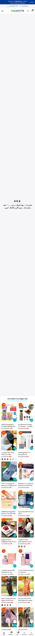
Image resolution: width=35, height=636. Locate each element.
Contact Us (25, 6)
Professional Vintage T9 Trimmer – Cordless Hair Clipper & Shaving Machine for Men (25, 425)
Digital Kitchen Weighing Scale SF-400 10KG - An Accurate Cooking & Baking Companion (8, 541)
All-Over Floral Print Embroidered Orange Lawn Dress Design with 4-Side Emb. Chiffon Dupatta (25, 599)
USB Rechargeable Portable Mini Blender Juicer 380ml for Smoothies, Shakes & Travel (8, 425)
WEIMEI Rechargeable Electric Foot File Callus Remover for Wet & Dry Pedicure (8, 513)
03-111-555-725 (13, 6)
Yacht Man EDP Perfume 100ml (26, 513)
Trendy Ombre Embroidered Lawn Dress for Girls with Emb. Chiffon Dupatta (8, 630)
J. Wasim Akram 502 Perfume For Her (8, 571)
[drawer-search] (28, 11)
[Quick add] (14, 448)
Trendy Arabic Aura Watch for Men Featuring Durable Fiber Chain (9, 454)
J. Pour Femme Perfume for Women (25, 571)
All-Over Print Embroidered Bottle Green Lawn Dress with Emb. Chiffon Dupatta (25, 630)
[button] (14, 416)
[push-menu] (2, 11)
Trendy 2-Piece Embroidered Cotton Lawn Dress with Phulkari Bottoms (25, 541)
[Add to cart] (14, 420)
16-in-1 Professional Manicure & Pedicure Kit (9, 484)
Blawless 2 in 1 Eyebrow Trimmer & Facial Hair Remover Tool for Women (25, 485)
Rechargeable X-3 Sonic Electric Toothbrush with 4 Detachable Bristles (24, 454)
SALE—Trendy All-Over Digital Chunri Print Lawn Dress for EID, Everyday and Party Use (9, 599)
